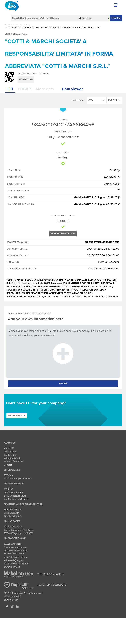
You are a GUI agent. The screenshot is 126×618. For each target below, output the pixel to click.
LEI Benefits (10, 454)
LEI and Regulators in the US (18, 533)
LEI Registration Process (16, 498)
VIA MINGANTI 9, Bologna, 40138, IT (96, 197)
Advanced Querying (14, 560)
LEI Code (8, 475)
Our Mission (10, 451)
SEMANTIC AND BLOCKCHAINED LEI (23, 504)
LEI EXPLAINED (12, 470)
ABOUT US (10, 443)
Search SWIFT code (14, 553)
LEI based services (13, 526)
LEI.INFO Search (12, 543)
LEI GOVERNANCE (13, 483)
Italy (28, 24)
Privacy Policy (11, 599)
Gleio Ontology (11, 512)
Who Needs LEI (12, 458)
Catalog (19, 24)
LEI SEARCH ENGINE (15, 538)
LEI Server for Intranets (16, 563)
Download (26, 79)
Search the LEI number (15, 550)
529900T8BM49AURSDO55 (102, 242)
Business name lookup (15, 547)
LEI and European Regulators (19, 529)
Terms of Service (12, 596)
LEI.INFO (8, 24)
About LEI (9, 448)
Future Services (12, 566)
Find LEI (115, 18)
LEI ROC (8, 489)
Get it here (16, 415)
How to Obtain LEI (13, 461)
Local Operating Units (15, 495)
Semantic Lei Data (13, 509)
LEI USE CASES (12, 521)
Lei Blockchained (12, 516)
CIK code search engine (15, 556)
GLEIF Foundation (13, 492)
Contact (8, 464)
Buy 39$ (63, 383)
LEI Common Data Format (17, 478)
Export (112, 100)
